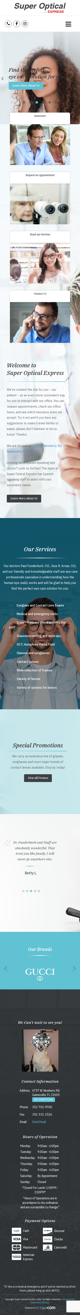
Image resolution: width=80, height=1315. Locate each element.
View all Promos (38, 778)
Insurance (40, 116)
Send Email (39, 1122)
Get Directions (43, 1099)
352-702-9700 (42, 1107)
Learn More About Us (25, 85)
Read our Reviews (40, 234)
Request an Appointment (40, 175)
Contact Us (40, 293)
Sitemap (46, 1302)
